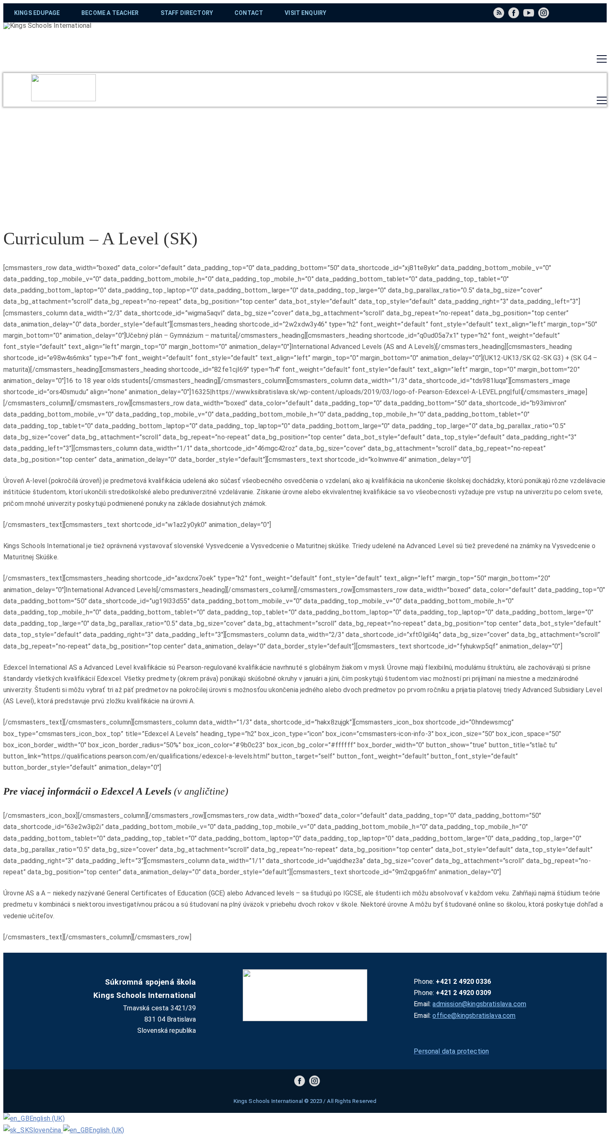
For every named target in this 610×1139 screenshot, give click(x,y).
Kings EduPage (37, 13)
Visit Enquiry (305, 13)
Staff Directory (187, 13)
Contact (248, 13)
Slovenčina (46, 1130)
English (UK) (47, 1118)
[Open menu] (602, 59)
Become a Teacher (110, 13)
